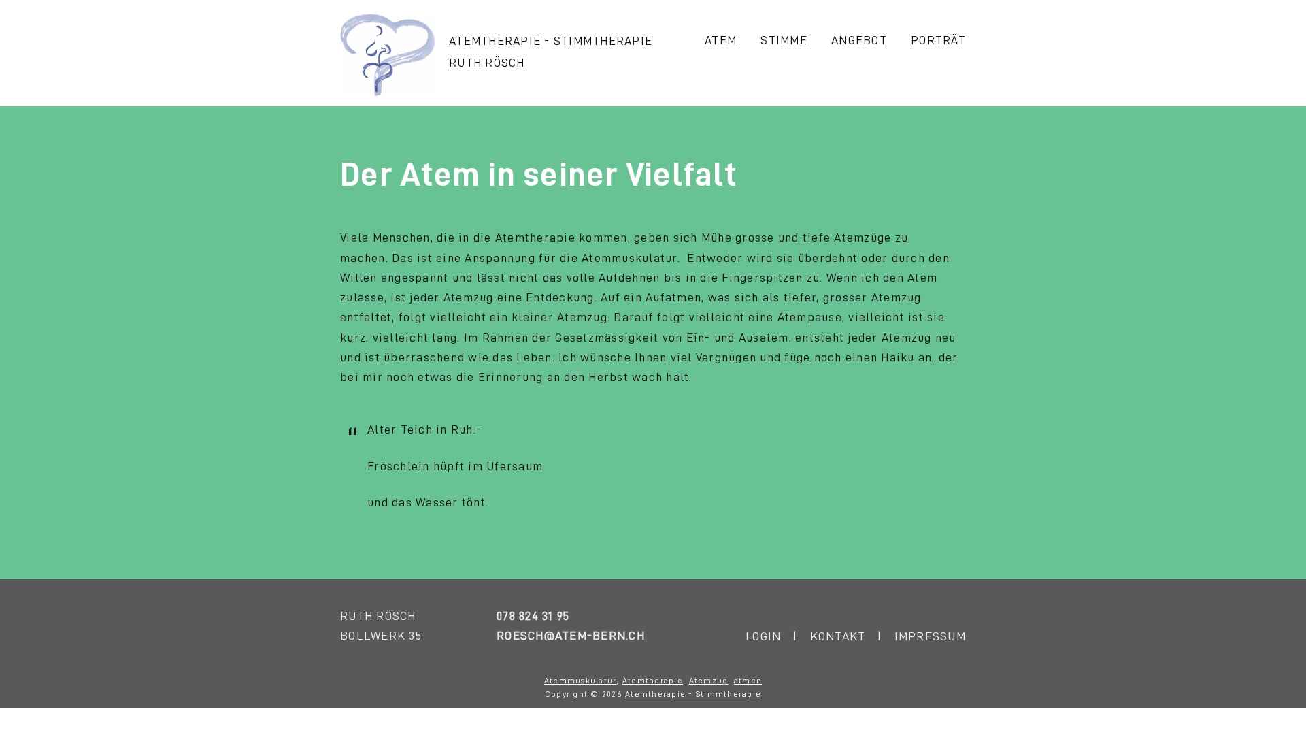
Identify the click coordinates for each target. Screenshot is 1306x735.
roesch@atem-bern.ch (571, 636)
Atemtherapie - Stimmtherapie (550, 41)
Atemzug (709, 680)
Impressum (930, 636)
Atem (721, 40)
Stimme (783, 40)
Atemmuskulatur (580, 680)
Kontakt (838, 636)
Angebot (859, 40)
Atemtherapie (652, 680)
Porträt (938, 40)
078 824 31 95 (533, 616)
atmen (748, 680)
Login (763, 636)
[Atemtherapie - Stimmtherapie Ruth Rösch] (387, 92)
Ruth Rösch (487, 62)
